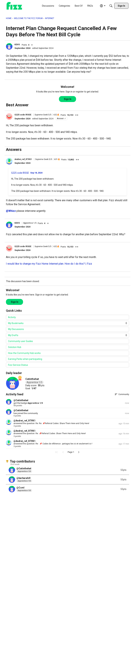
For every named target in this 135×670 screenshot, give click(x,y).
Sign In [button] (67, 99)
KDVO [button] (17, 44)
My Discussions (16, 329)
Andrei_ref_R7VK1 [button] (23, 159)
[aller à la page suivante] (78, 452)
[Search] (111, 6)
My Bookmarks (67, 323)
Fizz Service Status (18, 365)
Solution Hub (14, 347)
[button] (9, 46)
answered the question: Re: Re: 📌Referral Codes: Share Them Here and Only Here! (51, 423)
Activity (12, 317)
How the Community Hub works (24, 353)
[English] (14, 6)
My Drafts (67, 335)
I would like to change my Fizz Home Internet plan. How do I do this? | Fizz (49, 263)
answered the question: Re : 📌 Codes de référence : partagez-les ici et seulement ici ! (53, 444)
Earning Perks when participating (25, 359)
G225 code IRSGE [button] (22, 115)
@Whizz (11, 210)
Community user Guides (20, 341)
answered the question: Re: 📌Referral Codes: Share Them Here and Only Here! (50, 433)
